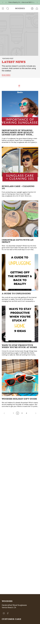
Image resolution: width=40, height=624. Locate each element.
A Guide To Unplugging (16, 293)
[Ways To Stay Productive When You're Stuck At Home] (20, 324)
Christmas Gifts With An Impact (17, 241)
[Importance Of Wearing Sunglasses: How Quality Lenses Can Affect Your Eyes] (20, 109)
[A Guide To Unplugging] (20, 272)
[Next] (37, 2)
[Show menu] (3, 8)
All (19, 85)
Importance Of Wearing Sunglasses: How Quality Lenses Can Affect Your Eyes (17, 132)
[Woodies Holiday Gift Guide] (20, 377)
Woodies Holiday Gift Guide (19, 399)
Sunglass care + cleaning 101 (18, 187)
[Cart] (37, 8)
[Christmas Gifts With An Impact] (20, 218)
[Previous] (3, 2)
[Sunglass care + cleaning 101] (20, 165)
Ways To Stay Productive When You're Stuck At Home (19, 346)
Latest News (14, 62)
